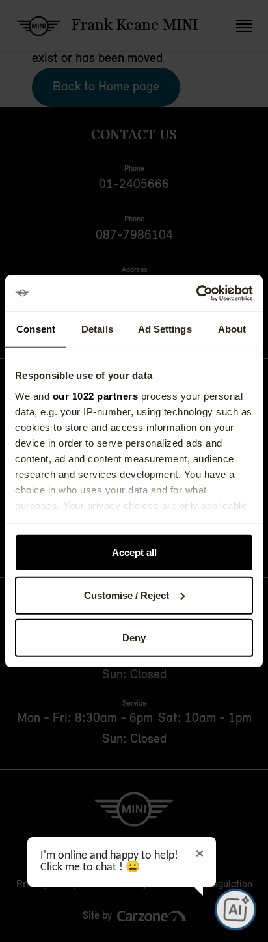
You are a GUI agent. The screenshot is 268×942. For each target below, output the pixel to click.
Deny (134, 637)
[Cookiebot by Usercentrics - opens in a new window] (196, 292)
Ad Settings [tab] (165, 329)
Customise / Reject (126, 594)
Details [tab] (97, 329)
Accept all (134, 552)
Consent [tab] (35, 329)
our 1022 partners (96, 395)
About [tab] (232, 329)
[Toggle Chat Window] (235, 909)
